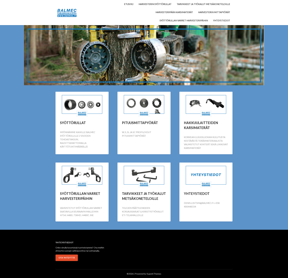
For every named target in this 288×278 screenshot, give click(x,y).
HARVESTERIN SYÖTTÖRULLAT (155, 4)
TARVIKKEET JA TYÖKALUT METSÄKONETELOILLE (203, 4)
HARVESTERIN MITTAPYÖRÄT (214, 12)
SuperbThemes (154, 273)
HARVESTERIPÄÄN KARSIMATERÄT (174, 12)
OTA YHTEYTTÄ (66, 257)
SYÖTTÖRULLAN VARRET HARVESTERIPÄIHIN (184, 20)
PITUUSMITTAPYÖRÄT (140, 123)
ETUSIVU (128, 4)
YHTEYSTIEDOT (221, 20)
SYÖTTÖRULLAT (73, 123)
